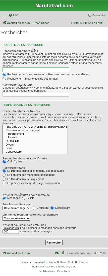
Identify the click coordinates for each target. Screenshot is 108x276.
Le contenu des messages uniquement (31, 174)
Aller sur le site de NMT (88, 22)
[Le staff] (35, 137)
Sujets (30, 197)
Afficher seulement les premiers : (24, 224)
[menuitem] (13, 15)
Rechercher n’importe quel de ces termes (32, 78)
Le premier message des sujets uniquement (34, 183)
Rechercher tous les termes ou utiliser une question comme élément (48, 74)
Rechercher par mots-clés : (20, 50)
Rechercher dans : (15, 167)
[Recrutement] (35, 134)
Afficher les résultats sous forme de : (27, 194)
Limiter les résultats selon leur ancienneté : (31, 214)
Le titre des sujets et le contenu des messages (35, 170)
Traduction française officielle (48, 266)
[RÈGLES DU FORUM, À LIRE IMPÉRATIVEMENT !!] (35, 127)
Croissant (42, 207)
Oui (9, 161)
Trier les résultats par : (17, 204)
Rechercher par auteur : (18, 84)
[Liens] (35, 148)
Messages (13, 197)
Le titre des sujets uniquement (25, 179)
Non (20, 161)
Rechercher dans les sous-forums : (26, 158)
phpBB (42, 262)
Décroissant (62, 207)
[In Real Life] (35, 141)
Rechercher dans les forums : (22, 111)
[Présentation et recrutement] (35, 130)
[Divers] (35, 145)
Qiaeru (72, 266)
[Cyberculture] (35, 152)
